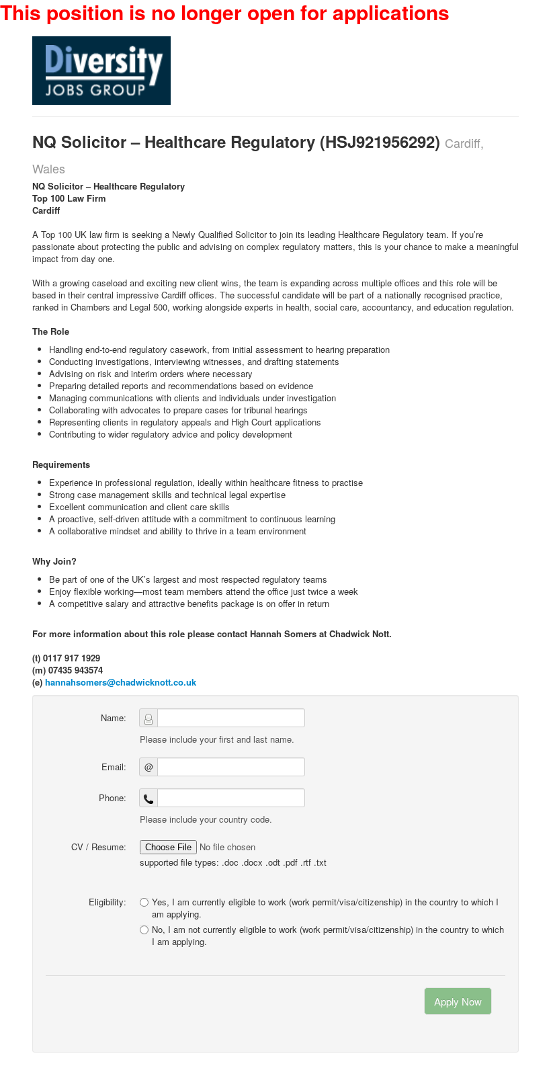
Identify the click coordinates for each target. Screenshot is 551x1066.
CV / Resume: (98, 846)
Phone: (112, 797)
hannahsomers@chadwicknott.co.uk (120, 681)
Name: (113, 717)
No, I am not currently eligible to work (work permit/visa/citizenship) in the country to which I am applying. (328, 936)
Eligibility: (107, 901)
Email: (113, 766)
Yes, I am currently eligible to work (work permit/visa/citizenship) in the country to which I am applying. (325, 907)
